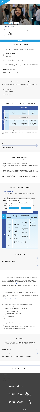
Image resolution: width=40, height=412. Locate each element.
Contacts (16, 23)
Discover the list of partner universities (9, 298)
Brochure (6, 23)
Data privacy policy (23, 409)
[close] (30, 199)
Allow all (14, 208)
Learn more (10, 205)
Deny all (26, 208)
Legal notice (16, 409)
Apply (11, 23)
